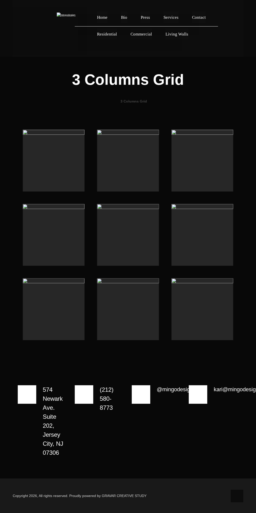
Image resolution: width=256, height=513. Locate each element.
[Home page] (110, 101)
